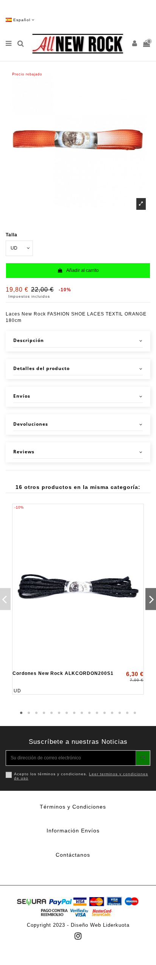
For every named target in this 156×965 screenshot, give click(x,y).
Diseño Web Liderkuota (100, 925)
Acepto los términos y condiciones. (81, 776)
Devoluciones (30, 424)
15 (127, 713)
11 (97, 713)
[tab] (78, 341)
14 (119, 713)
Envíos (21, 396)
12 (104, 713)
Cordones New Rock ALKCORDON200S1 (63, 673)
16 (135, 713)
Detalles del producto (41, 368)
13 (112, 713)
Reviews (23, 452)
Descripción (28, 340)
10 (89, 713)
